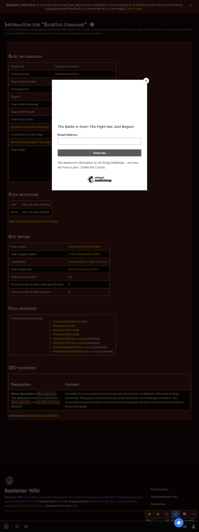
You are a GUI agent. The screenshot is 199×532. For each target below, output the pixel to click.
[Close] (146, 81)
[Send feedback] (178, 522)
